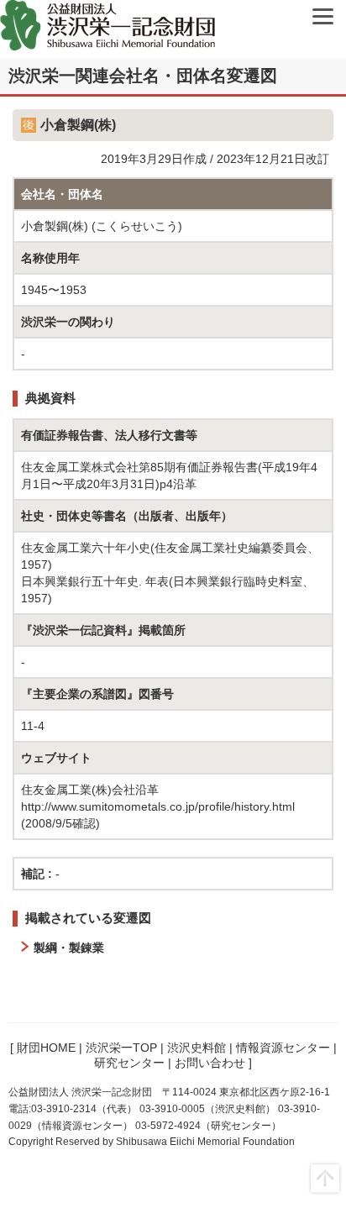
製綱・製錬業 (69, 947)
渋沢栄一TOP (121, 1047)
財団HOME (46, 1047)
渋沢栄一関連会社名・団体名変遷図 (142, 75)
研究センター (129, 1062)
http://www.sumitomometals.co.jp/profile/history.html (158, 806)
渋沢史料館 (196, 1047)
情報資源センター (283, 1047)
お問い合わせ (210, 1062)
